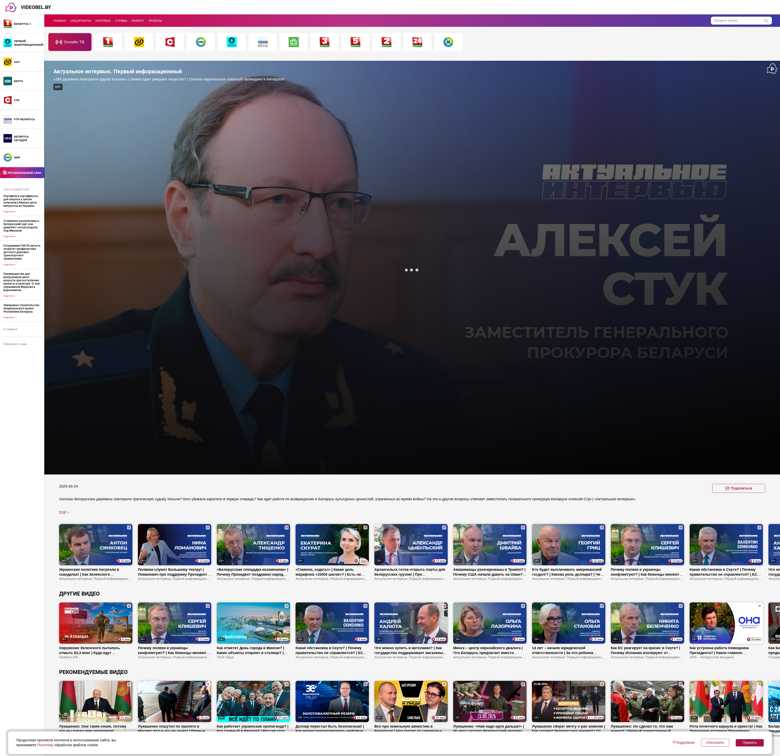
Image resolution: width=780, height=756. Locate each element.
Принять (750, 743)
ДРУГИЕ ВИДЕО (79, 593)
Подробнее (9, 211)
